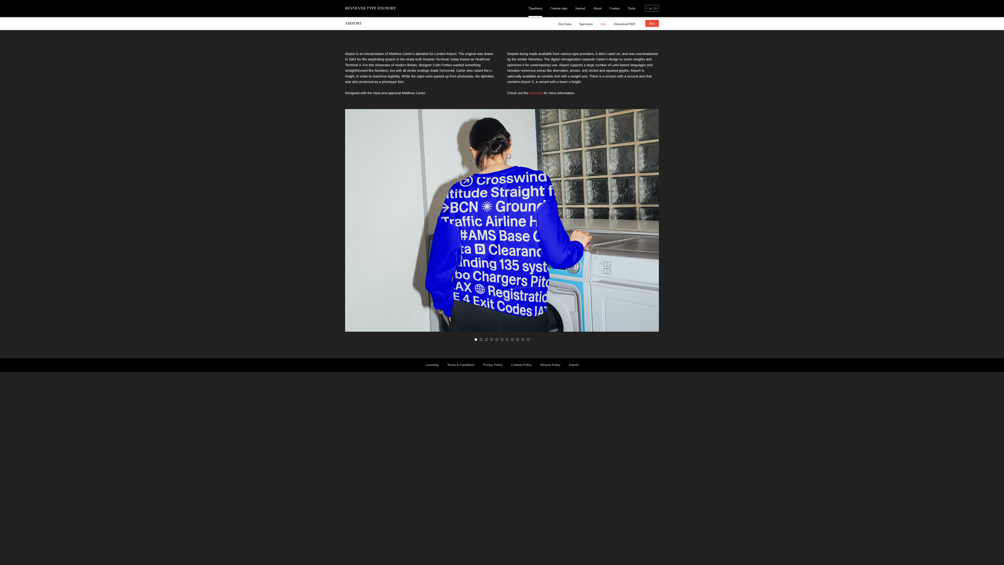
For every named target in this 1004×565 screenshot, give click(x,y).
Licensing (432, 364)
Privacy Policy (493, 364)
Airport (353, 23)
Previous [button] (423, 226)
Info (603, 24)
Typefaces (535, 8)
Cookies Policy (521, 364)
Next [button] (580, 226)
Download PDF (624, 24)
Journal (580, 8)
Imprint (574, 364)
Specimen (586, 24)
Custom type (558, 8)
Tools (631, 8)
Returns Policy (550, 364)
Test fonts (565, 24)
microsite (536, 93)
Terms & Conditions (460, 364)
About (597, 8)
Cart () (652, 8)
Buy (652, 23)
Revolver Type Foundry (370, 8)
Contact (614, 8)
